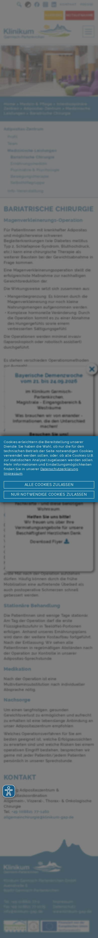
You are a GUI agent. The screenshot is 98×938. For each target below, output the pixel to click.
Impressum (13, 473)
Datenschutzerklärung (59, 469)
